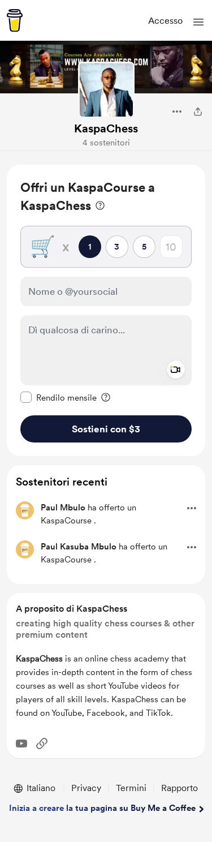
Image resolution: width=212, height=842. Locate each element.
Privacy (86, 788)
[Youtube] (21, 743)
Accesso (165, 20)
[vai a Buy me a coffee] (15, 20)
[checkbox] (58, 397)
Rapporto (179, 788)
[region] (106, 310)
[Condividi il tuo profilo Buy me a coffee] (198, 111)
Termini (131, 788)
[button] (198, 22)
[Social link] (41, 743)
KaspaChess (106, 128)
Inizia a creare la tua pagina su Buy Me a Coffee (102, 808)
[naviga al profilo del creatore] (106, 90)
